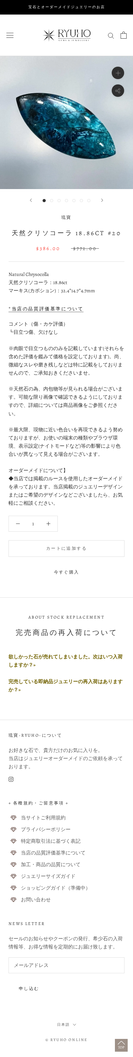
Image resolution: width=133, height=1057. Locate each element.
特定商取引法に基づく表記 (51, 841)
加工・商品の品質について (51, 864)
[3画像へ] (59, 200)
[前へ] (31, 200)
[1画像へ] (44, 200)
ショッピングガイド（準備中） (55, 888)
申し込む (29, 988)
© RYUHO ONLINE (66, 1039)
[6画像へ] (81, 200)
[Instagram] (11, 779)
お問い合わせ (36, 899)
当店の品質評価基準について (53, 853)
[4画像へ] (66, 200)
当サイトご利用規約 (43, 817)
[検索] (111, 35)
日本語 (63, 1024)
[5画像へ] (74, 200)
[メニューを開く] (9, 35)
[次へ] (102, 200)
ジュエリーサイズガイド (48, 876)
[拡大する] (118, 72)
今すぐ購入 (66, 572)
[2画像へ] (51, 200)
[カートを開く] (124, 35)
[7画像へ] (88, 200)
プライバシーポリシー (46, 829)
